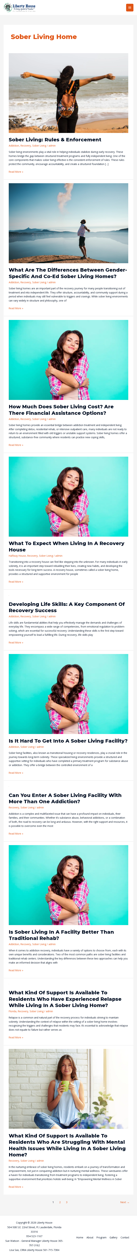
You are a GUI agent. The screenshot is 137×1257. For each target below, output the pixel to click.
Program (101, 1237)
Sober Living (39, 145)
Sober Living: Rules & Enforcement (55, 140)
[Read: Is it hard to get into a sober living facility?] (68, 693)
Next (125, 1202)
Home (79, 1237)
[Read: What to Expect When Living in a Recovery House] (68, 496)
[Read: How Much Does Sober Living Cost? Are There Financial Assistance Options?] (68, 359)
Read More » (16, 171)
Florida (12, 1011)
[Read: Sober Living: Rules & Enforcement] (68, 92)
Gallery (113, 1237)
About (90, 1237)
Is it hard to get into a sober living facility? (68, 741)
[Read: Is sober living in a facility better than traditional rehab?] (68, 884)
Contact (125, 1237)
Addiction (14, 145)
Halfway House (17, 555)
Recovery (26, 145)
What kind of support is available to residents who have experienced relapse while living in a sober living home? (65, 999)
